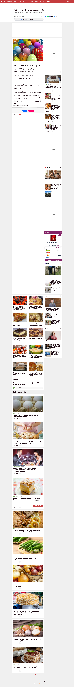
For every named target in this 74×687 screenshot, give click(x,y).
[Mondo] (20, 679)
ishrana (18, 105)
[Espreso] (28, 679)
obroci (22, 105)
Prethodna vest (19, 101)
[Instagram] (37, 684)
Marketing (50, 681)
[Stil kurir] (51, 679)
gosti (14, 105)
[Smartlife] (47, 679)
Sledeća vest (37, 101)
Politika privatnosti (45, 681)
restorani (26, 105)
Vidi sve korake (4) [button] (38, 505)
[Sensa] (40, 679)
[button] (41, 16)
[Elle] (44, 679)
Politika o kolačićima (38, 681)
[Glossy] (54, 679)
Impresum (21, 681)
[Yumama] (32, 679)
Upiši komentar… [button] (19, 387)
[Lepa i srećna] (37, 679)
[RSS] (39, 684)
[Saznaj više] (60, 167)
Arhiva (53, 681)
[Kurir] (24, 679)
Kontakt (33, 681)
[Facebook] (35, 684)
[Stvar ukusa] (4, 1)
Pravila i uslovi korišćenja (27, 681)
